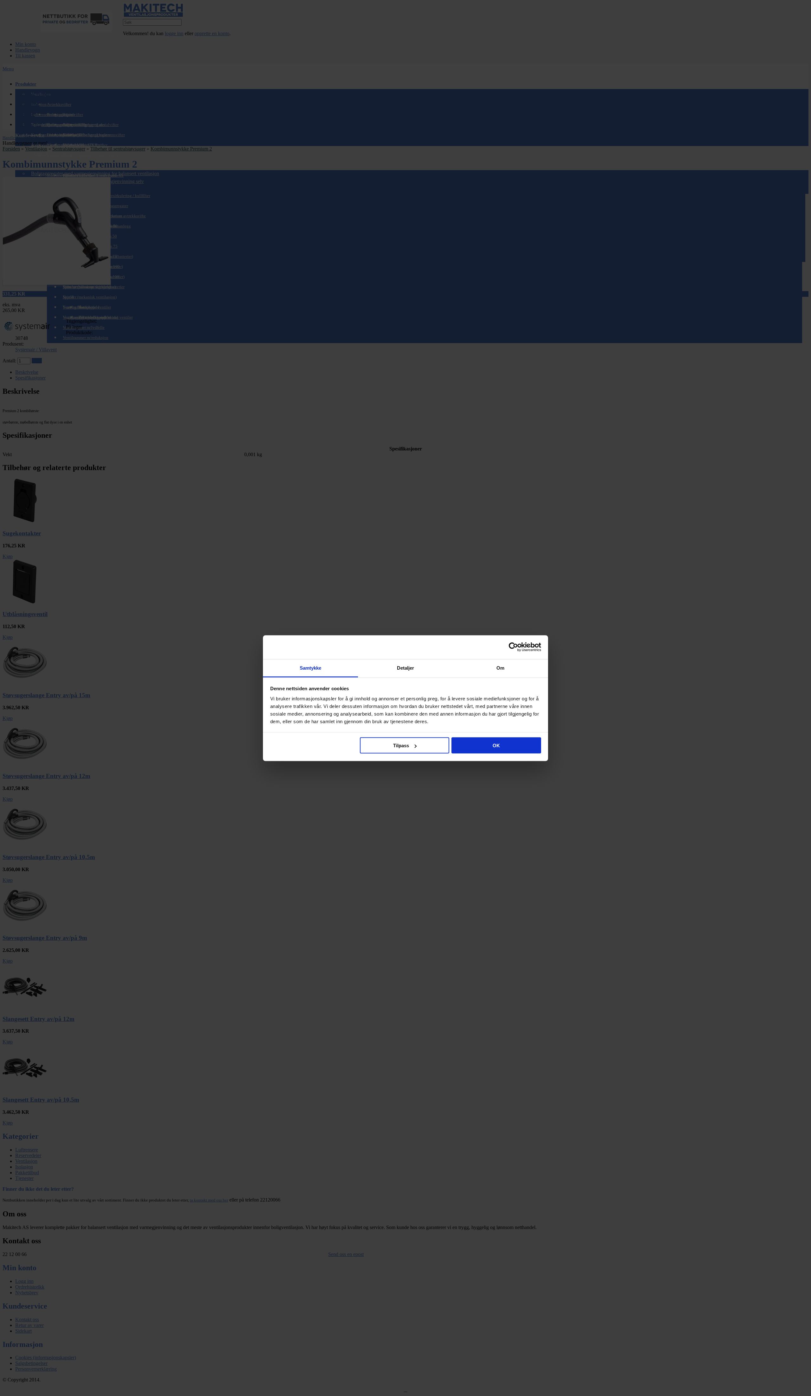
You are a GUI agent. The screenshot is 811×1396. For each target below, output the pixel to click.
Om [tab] (500, 667)
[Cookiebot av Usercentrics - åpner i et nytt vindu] (513, 647)
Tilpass (401, 745)
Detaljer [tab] (405, 667)
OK (496, 745)
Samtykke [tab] (311, 667)
